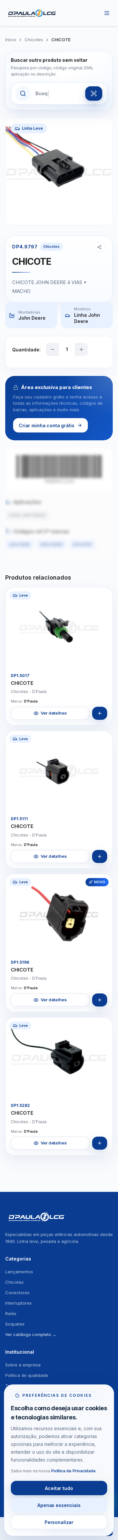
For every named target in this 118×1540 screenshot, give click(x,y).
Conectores (17, 1292)
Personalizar (59, 1522)
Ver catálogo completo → (30, 1334)
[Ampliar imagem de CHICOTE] (101, 657)
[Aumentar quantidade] (81, 349)
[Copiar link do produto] (99, 247)
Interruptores (18, 1303)
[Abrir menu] (107, 13)
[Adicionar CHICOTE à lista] (99, 713)
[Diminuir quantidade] (52, 349)
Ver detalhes (54, 713)
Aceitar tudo (59, 1488)
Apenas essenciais (59, 1505)
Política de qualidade (26, 1375)
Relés (10, 1313)
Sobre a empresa (23, 1364)
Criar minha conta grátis (46, 425)
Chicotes (34, 39)
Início (10, 39)
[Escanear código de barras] (93, 93)
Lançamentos (19, 1271)
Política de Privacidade (73, 1470)
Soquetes (15, 1324)
